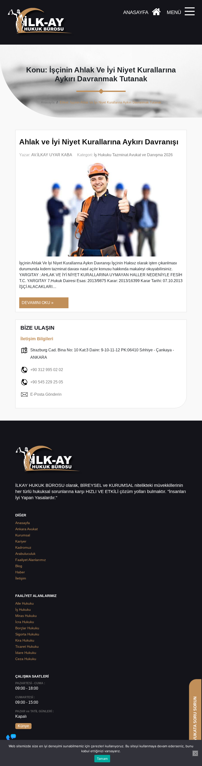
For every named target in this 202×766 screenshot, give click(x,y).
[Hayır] (195, 753)
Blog (18, 566)
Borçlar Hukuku (27, 628)
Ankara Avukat (26, 529)
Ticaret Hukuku (27, 646)
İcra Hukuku (24, 622)
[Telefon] (11, 739)
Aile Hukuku (24, 603)
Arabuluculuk (25, 554)
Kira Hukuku (24, 640)
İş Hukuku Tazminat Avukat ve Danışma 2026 (133, 155)
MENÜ (174, 12)
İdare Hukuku (25, 653)
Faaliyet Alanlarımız (30, 560)
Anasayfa (47, 102)
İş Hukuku (23, 610)
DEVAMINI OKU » (37, 303)
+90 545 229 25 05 (46, 382)
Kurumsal (22, 535)
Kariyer (20, 541)
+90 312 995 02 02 (46, 370)
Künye (23, 726)
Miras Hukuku (26, 616)
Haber (20, 572)
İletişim (20, 578)
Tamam (102, 759)
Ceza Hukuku (25, 659)
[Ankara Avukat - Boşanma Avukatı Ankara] (41, 22)
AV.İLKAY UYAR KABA (51, 155)
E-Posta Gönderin (46, 394)
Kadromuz (23, 547)
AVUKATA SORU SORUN (195, 719)
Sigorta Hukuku (27, 634)
